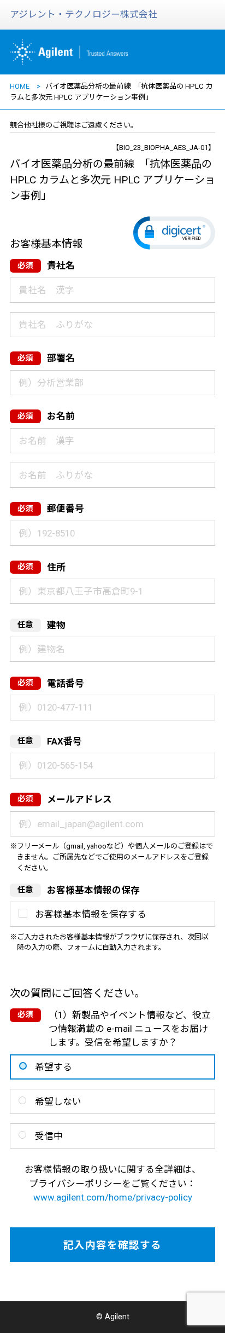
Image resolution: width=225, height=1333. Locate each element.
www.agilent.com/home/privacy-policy (112, 1197)
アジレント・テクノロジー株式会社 (83, 14)
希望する (53, 1066)
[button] (174, 232)
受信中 (49, 1135)
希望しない (58, 1101)
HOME (19, 86)
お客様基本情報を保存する (90, 914)
